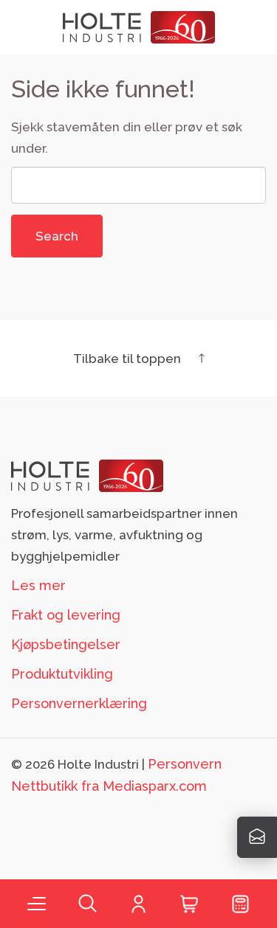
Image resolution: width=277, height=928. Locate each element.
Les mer (38, 585)
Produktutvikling (62, 674)
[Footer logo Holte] (87, 474)
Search (56, 236)
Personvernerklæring (79, 703)
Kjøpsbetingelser (65, 644)
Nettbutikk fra (109, 786)
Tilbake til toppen (128, 358)
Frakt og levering (65, 615)
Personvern (185, 764)
